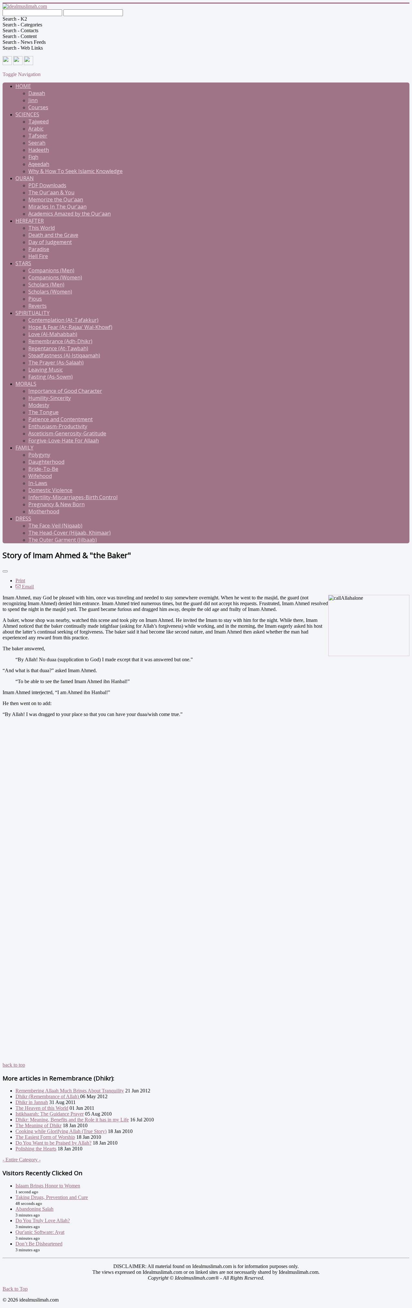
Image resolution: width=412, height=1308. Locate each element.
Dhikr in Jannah (31, 1102)
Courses (38, 107)
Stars (23, 263)
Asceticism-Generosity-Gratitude (67, 433)
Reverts (37, 305)
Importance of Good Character (65, 390)
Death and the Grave (53, 234)
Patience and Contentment (60, 419)
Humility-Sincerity (49, 398)
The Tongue (43, 412)
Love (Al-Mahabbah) (52, 334)
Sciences (27, 114)
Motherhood (43, 511)
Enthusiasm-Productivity (57, 426)
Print (20, 580)
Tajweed (38, 121)
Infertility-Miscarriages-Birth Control (72, 497)
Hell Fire (38, 256)
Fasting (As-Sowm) (50, 376)
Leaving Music (45, 369)
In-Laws (37, 483)
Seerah (36, 142)
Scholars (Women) (50, 291)
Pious (35, 298)
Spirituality (32, 312)
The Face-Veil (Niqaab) (55, 525)
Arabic (35, 128)
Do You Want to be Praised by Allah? (53, 1143)
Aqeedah (38, 164)
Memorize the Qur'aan (55, 199)
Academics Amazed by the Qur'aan (69, 213)
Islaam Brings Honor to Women (47, 1185)
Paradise (38, 249)
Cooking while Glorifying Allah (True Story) (61, 1131)
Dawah (36, 93)
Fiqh (33, 156)
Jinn (33, 100)
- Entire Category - (22, 1159)
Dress (23, 518)
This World (41, 227)
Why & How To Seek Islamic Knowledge (75, 171)
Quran (24, 178)
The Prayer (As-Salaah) (56, 362)
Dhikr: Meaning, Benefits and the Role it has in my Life (72, 1119)
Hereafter (29, 220)
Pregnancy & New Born (56, 504)
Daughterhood (46, 461)
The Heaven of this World (41, 1108)
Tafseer (37, 135)
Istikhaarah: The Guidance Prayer (49, 1114)
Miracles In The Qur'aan (57, 206)
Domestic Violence (50, 490)
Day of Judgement (50, 242)
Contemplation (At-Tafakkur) (63, 320)
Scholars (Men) (46, 284)
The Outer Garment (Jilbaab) (62, 539)
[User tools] (5, 571)
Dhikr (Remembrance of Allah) (47, 1096)
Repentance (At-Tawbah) (58, 348)
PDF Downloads (47, 185)
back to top (14, 1065)
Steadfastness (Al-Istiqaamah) (64, 355)
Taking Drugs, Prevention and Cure (51, 1197)
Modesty (38, 405)
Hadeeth (38, 149)
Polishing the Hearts (35, 1148)
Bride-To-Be (43, 468)
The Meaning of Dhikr (38, 1125)
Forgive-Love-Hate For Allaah (63, 440)
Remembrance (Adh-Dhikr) (60, 341)
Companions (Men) (51, 270)
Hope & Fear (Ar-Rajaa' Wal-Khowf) (70, 327)
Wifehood (40, 476)
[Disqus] (206, 814)
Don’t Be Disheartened (38, 1243)
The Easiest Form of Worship (45, 1137)
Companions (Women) (55, 277)
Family (24, 447)
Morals (25, 383)
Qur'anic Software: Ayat (39, 1232)
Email (27, 586)
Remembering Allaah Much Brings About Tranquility (69, 1090)
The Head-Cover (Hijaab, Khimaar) (69, 532)
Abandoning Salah (34, 1209)
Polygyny (39, 454)
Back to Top (15, 1289)
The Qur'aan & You (51, 192)
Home (23, 86)
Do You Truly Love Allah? (42, 1220)
